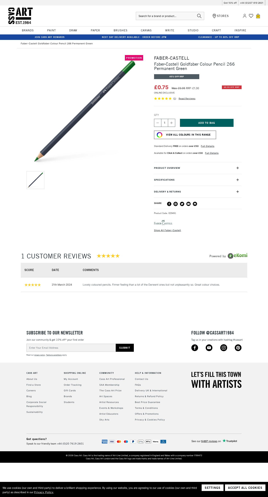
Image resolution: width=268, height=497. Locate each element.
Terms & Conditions (146, 408)
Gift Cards (70, 390)
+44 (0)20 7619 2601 (70, 443)
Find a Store (33, 384)
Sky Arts (104, 419)
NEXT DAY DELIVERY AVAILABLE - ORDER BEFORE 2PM (134, 37)
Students (69, 402)
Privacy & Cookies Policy (150, 419)
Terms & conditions (54, 355)
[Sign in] (244, 16)
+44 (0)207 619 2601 (251, 2)
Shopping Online (75, 373)
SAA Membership (109, 384)
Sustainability (34, 412)
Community (106, 373)
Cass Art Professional (112, 379)
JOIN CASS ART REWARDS (50, 37)
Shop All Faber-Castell (167, 230)
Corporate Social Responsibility (36, 404)
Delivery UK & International (151, 390)
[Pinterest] (175, 204)
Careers (31, 390)
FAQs (138, 384)
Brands (68, 396)
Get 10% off (230, 2)
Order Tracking (72, 384)
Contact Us (141, 379)
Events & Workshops (111, 408)
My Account (71, 379)
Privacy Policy (43, 492)
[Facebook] (169, 204)
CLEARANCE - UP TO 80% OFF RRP (218, 37)
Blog (29, 396)
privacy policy (39, 355)
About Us (31, 379)
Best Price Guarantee (147, 402)
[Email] (188, 204)
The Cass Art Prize (110, 390)
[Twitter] (182, 204)
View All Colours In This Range (188, 134)
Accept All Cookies (245, 488)
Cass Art (32, 373)
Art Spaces (105, 396)
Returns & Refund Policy (149, 396)
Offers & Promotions (147, 413)
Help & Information (148, 373)
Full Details (207, 146)
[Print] (195, 204)
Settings (212, 488)
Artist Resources (109, 402)
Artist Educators (108, 413)
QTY (156, 114)
